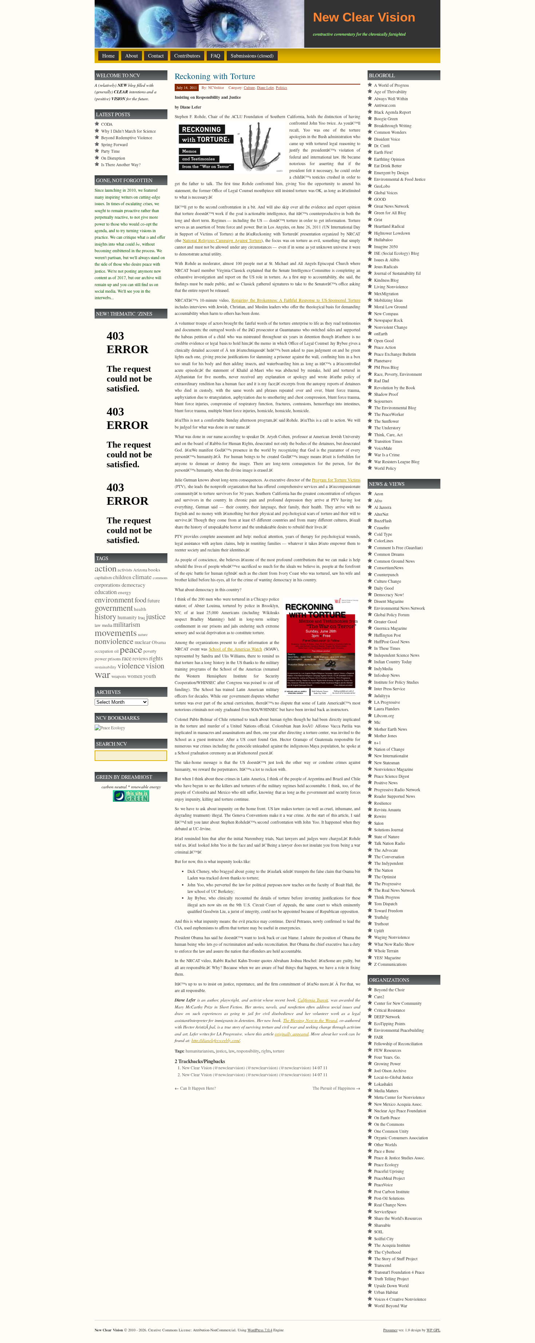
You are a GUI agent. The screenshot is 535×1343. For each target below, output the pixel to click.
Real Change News (390, 1204)
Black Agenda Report (392, 112)
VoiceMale (383, 448)
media (107, 625)
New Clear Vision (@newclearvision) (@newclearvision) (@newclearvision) (246, 1067)
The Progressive (387, 883)
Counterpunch (386, 574)
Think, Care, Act (388, 434)
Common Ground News (394, 561)
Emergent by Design (391, 172)
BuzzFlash (383, 520)
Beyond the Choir (389, 989)
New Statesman (387, 762)
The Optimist (385, 876)
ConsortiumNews (388, 567)
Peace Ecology (386, 1164)
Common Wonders (390, 132)
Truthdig (381, 917)
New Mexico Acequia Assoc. (398, 1104)
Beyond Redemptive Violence (126, 137)
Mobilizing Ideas (388, 300)
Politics (281, 87)
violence (131, 665)
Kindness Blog (386, 280)
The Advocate (386, 850)
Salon (379, 823)
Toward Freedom (388, 910)
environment (114, 599)
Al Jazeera (382, 507)
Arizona (140, 570)
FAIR (378, 1037)
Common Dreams (389, 554)
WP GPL (433, 1329)
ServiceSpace (385, 1211)
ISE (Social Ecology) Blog (396, 253)
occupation (104, 651)
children (122, 577)
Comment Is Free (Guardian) (398, 547)
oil (116, 651)
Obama (159, 642)
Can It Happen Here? (198, 1088)
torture (278, 1051)
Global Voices (385, 192)
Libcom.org (384, 715)
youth (149, 675)
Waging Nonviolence (392, 937)
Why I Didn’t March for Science (128, 131)
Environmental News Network (399, 608)
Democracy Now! (389, 594)
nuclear (143, 641)
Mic (377, 722)
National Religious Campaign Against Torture (222, 240)
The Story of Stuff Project (395, 1258)
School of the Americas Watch (235, 649)
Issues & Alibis (386, 259)
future (153, 600)
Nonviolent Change (390, 327)
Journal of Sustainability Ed (397, 273)
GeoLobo (382, 186)
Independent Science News (396, 655)
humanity (127, 617)
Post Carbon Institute (391, 1191)
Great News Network (391, 206)
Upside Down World (391, 1285)
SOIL (378, 1231)
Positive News (385, 782)
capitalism (103, 577)
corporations (107, 584)
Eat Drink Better (388, 165)
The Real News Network (394, 890)
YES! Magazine (387, 957)
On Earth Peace (387, 1117)
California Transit (313, 1000)
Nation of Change (389, 749)
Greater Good (385, 621)
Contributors (187, 55)
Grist (378, 219)
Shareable (382, 1225)
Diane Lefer (265, 87)
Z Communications (390, 964)
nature (143, 634)
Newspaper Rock (388, 320)
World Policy (385, 468)
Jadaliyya (382, 695)
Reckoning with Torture (215, 75)
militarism (126, 624)
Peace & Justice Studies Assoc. (399, 1157)
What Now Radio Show (394, 944)
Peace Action (385, 347)
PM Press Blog (386, 367)
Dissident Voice (387, 139)
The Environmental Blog (395, 407)
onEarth (381, 333)
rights (266, 1051)
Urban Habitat (386, 1292)
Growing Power (387, 1063)
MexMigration (386, 293)
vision (155, 665)
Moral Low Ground (390, 306)
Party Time (110, 151)
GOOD (380, 199)
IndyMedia (383, 668)
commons (160, 577)
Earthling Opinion (389, 159)
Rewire (380, 816)
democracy (133, 584)
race (126, 658)
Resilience (382, 803)
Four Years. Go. (387, 1057)
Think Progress (387, 897)
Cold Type (383, 534)
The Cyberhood (387, 1252)
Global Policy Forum (391, 614)
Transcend (382, 1265)
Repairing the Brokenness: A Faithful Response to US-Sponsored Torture (295, 300)
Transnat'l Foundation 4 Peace (399, 1272)
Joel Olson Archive (390, 1070)
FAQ (215, 55)
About (131, 55)
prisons (114, 658)
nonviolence (114, 641)
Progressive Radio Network (397, 789)
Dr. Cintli (382, 145)
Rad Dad (381, 380)
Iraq (141, 617)
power (101, 658)
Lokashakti (383, 1084)
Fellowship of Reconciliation (398, 1043)
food (140, 599)
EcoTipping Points (389, 1023)
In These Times (387, 648)
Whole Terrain (386, 950)
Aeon (378, 493)
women (134, 675)
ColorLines (383, 540)
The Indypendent (388, 863)
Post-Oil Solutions (389, 1198)
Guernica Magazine (390, 628)
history (105, 616)
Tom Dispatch (385, 903)
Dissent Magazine (389, 601)
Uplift (379, 930)
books (154, 569)
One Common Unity (391, 1131)
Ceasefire (381, 527)
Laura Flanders (386, 708)
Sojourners (383, 401)
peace (131, 649)
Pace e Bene (384, 1151)
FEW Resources (387, 1050)
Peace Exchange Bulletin (395, 354)
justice (221, 1051)
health (140, 609)
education (106, 592)
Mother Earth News (390, 729)
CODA (106, 124)
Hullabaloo (383, 239)
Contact (156, 55)
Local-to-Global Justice (393, 1077)
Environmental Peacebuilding (399, 1030)
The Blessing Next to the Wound (310, 1020)
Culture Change (387, 581)
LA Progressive (387, 702)
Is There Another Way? (120, 164)
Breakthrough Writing (393, 125)
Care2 (379, 996)
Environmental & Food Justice (399, 179)
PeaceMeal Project (389, 1178)
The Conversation (389, 856)
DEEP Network (387, 1016)
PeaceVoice (383, 1184)
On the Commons (389, 1124)
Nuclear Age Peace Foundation (400, 1110)
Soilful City (384, 1238)
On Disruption (113, 158)
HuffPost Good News (391, 641)
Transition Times (388, 441)
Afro (378, 500)
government (114, 607)
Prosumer (390, 1329)
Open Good (384, 340)
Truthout (381, 923)
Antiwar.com (385, 105)
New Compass (386, 313)
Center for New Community (398, 1003)
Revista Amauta (387, 809)
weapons (118, 676)
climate (142, 576)
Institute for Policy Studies (396, 682)
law (231, 1051)
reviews (140, 658)
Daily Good (384, 588)
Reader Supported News (394, 796)
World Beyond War (390, 1305)
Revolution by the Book (394, 387)
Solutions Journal (388, 829)
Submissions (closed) (252, 55)
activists (125, 570)
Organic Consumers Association (401, 1137)
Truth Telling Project (391, 1278)
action (105, 568)
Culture (249, 87)
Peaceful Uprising (389, 1171)
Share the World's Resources (398, 1218)
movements (116, 632)
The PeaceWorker (389, 414)
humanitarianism (200, 1051)
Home (108, 55)
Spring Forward (114, 144)
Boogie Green (386, 118)
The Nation (383, 870)
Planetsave (383, 360)
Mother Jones (385, 735)
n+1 (377, 742)
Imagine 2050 (386, 246)
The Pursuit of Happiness (334, 1088)
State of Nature (386, 836)
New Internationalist (391, 755)
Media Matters (386, 1090)
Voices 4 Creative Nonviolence (400, 1299)
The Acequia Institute (392, 1245)
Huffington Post (387, 635)
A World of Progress (391, 85)
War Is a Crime (387, 454)
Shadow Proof (386, 394)
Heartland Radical (389, 226)
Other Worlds (385, 1144)
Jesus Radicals (386, 266)
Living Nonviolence (391, 286)
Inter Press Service (389, 688)
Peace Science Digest (391, 776)
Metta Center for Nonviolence (399, 1097)
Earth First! (383, 152)
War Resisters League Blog (397, 461)
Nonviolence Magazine (393, 769)
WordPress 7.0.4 (259, 1329)
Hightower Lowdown (392, 233)
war (102, 674)
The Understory (387, 427)
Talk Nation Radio (389, 843)
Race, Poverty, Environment (398, 374)
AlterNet (381, 514)
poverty (149, 651)
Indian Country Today (393, 661)
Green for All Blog (390, 212)
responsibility (248, 1051)
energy (124, 592)
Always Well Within (391, 98)
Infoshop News (387, 675)
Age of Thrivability (390, 91)
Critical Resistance (389, 1010)
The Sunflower (386, 421)
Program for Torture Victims (336, 480)
